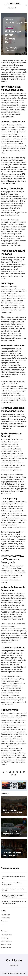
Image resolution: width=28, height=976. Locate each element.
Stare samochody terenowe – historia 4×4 (13, 877)
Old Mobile (14, 3)
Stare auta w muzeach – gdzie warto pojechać (13, 889)
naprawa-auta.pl (6, 944)
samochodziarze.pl (7, 934)
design (12, 22)
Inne (2, 924)
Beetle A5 (8, 22)
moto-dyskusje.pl (6, 941)
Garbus (24, 22)
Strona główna (5, 914)
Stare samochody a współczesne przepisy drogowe (12, 833)
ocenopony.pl (5, 938)
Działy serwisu (5, 917)
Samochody (9, 27)
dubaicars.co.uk (6, 947)
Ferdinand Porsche (18, 22)
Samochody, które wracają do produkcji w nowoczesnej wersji (14, 902)
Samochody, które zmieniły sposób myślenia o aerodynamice (12, 896)
